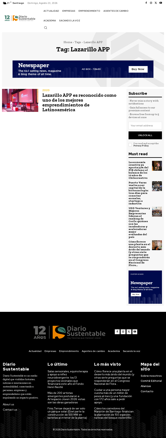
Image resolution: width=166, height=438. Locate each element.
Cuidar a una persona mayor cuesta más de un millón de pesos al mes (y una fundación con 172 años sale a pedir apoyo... (113, 396)
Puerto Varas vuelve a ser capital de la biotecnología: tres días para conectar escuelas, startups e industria (138, 193)
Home (68, 42)
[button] (45, 27)
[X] (155, 3)
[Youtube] (160, 3)
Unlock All (145, 135)
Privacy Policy (140, 145)
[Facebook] (146, 3)
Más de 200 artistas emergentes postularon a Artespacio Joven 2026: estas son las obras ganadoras (66, 397)
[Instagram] (151, 3)
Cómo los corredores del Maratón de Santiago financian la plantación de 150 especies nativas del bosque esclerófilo (114, 413)
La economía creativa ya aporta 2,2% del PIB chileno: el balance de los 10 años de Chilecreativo (138, 170)
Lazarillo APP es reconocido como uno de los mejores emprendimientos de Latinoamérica (79, 102)
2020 (46, 90)
